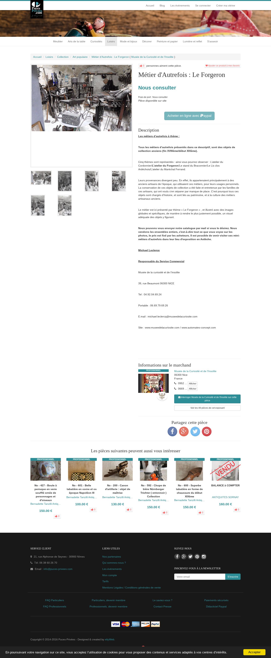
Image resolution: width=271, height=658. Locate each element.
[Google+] (184, 431)
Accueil (150, 5)
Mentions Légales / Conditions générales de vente (131, 587)
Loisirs (111, 41)
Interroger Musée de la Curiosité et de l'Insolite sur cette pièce (208, 399)
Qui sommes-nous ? (114, 562)
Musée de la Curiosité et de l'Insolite (195, 371)
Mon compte (109, 575)
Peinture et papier (167, 41)
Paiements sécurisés (216, 600)
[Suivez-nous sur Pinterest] (197, 557)
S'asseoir (212, 41)
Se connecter (203, 5)
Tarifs (105, 581)
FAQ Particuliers (54, 600)
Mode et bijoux (128, 41)
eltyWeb (109, 639)
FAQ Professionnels (54, 606)
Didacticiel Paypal (216, 606)
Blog (162, 5)
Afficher (192, 383)
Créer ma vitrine (225, 5)
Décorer (147, 41)
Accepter (254, 652)
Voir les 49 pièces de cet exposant (207, 408)
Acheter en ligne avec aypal (189, 116)
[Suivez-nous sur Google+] (184, 557)
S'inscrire (232, 576)
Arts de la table (76, 41)
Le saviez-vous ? (162, 600)
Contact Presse (162, 606)
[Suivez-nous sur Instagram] (204, 557)
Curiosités (96, 41)
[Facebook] (172, 431)
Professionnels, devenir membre (108, 606)
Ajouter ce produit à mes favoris (224, 65)
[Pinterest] (206, 431)
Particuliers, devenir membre (108, 600)
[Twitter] (195, 431)
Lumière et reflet (192, 41)
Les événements (180, 5)
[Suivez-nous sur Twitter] (190, 557)
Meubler (58, 41)
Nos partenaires (111, 556)
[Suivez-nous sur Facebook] (177, 557)
